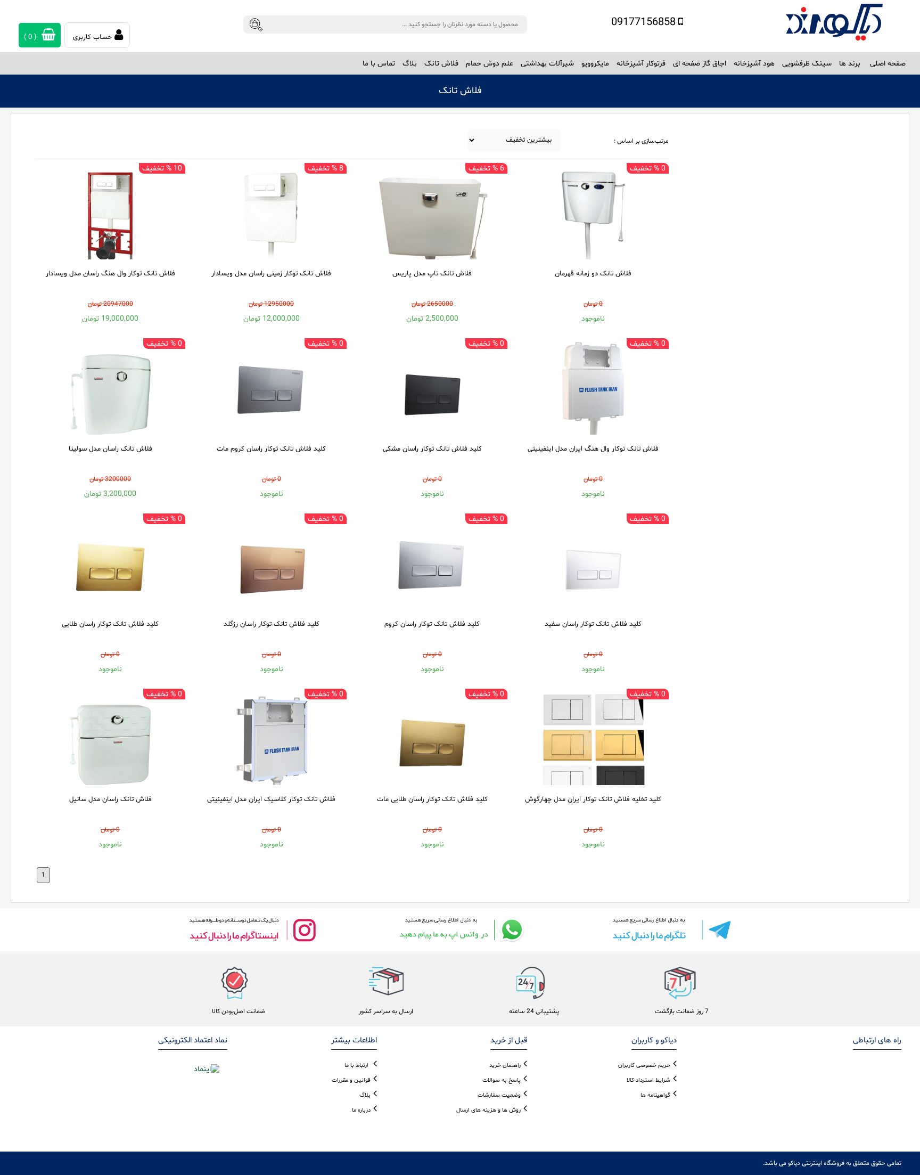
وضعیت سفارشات (499, 1095)
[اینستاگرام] (252, 929)
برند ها (849, 64)
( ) (31, 37)
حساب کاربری (92, 37)
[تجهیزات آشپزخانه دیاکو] (834, 22)
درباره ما (361, 1110)
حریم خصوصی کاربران (644, 1066)
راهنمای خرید (505, 1066)
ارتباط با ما (356, 1066)
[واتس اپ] (460, 929)
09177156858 (644, 22)
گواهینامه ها (655, 1095)
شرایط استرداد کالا (648, 1080)
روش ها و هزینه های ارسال (488, 1110)
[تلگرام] (667, 929)
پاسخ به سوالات (501, 1080)
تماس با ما (379, 64)
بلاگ (409, 64)
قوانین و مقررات (351, 1080)
